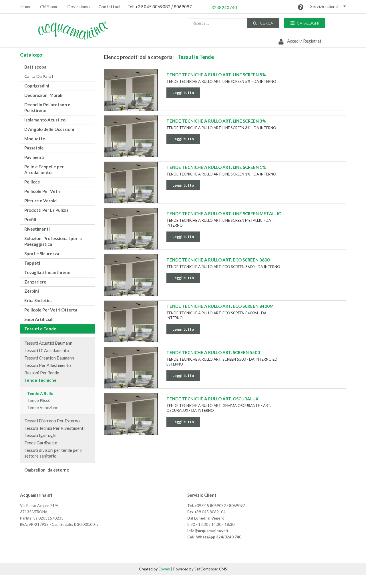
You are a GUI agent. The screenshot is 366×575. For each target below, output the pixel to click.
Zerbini (31, 291)
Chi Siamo (49, 7)
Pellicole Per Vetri (42, 191)
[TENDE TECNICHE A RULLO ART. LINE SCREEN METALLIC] (131, 233)
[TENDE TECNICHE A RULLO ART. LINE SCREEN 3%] (131, 141)
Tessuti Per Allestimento (47, 365)
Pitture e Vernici (40, 200)
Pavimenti (34, 157)
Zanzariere (35, 281)
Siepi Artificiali (38, 319)
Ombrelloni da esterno (46, 469)
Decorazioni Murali (43, 95)
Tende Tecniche (40, 380)
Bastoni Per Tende (41, 372)
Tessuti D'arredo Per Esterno (52, 420)
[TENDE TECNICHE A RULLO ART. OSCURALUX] (131, 419)
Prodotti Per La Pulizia (46, 210)
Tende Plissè (38, 400)
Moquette (34, 138)
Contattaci (109, 7)
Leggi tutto (183, 92)
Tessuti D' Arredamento (46, 350)
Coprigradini (36, 85)
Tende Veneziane (42, 407)
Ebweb (164, 569)
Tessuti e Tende (40, 328)
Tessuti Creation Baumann (49, 357)
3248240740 (224, 7)
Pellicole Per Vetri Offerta (50, 309)
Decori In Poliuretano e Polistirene (47, 107)
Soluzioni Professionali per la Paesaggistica (53, 241)
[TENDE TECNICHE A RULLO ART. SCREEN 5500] (131, 372)
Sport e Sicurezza (41, 253)
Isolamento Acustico (44, 119)
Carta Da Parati (39, 76)
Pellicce (32, 181)
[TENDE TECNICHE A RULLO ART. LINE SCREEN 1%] (131, 187)
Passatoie (34, 147)
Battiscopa (35, 66)
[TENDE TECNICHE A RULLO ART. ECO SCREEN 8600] (131, 280)
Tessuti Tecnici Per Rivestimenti (54, 428)
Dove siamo (78, 7)
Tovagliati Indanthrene (47, 272)
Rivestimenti (37, 228)
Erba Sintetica (38, 300)
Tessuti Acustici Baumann (48, 343)
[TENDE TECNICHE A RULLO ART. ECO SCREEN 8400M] (131, 326)
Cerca (266, 23)
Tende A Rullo (40, 393)
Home (25, 7)
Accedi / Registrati (304, 40)
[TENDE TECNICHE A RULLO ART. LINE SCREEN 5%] (131, 95)
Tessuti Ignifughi (40, 435)
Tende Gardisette (40, 442)
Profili (30, 219)
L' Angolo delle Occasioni (49, 129)
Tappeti (32, 262)
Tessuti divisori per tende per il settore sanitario (53, 453)
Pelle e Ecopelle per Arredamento (44, 169)
